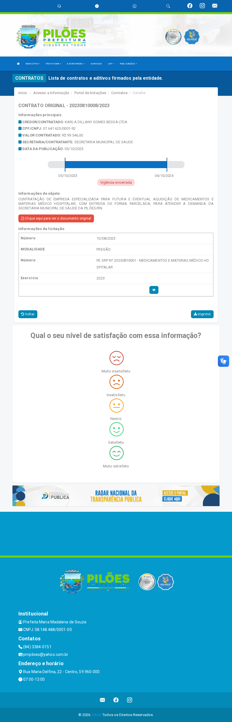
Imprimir (204, 314)
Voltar (29, 314)
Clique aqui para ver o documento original (57, 218)
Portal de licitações (90, 93)
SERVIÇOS (96, 63)
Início (22, 93)
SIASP (96, 715)
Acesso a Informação (51, 93)
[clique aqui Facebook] (116, 700)
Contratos (119, 93)
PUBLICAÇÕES (128, 63)
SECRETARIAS (75, 63)
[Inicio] (18, 64)
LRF (110, 63)
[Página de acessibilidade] (134, 6)
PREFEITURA (53, 63)
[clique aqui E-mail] (103, 700)
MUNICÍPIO (31, 63)
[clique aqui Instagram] (130, 700)
